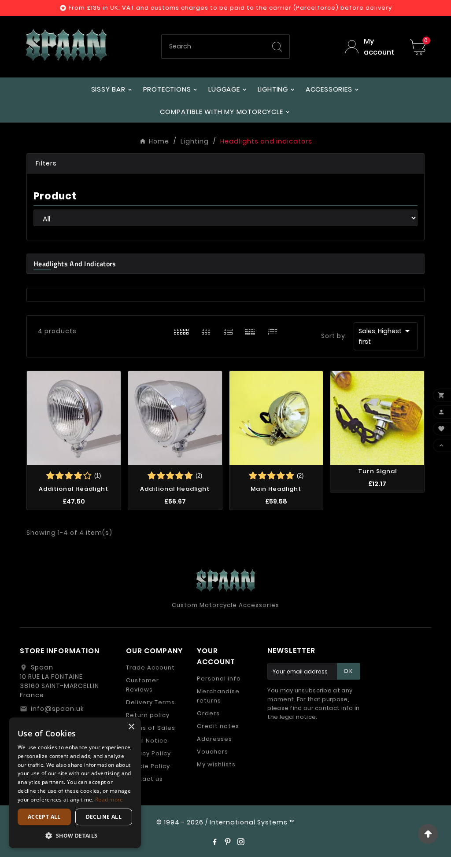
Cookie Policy (148, 766)
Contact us (144, 779)
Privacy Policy (148, 753)
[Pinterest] (228, 841)
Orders (208, 713)
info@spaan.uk (57, 708)
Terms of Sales (150, 728)
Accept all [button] (44, 816)
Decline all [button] (104, 816)
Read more (109, 799)
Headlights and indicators (74, 263)
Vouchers (212, 751)
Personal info (219, 678)
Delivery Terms (150, 702)
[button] (225, 164)
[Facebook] (214, 841)
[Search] (277, 46)
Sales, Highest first (386, 336)
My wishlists (216, 764)
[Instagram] (241, 841)
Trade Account (150, 667)
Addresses (214, 739)
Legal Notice (147, 740)
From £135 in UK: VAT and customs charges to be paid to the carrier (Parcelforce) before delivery (230, 8)
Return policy (148, 715)
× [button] (131, 727)
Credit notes (218, 726)
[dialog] (75, 782)
